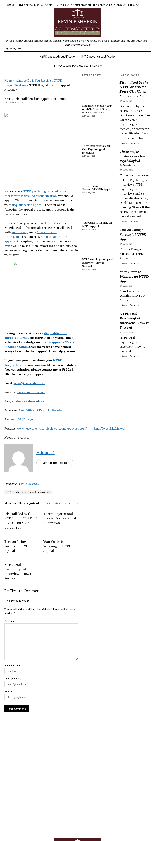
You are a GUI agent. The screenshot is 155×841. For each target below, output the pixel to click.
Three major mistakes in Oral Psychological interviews (132, 158)
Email (97, 428)
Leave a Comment (130, 142)
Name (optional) (12, 665)
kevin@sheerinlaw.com (29, 383)
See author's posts (54, 463)
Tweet (105, 428)
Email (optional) (12, 678)
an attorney (20, 232)
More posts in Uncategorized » (62, 503)
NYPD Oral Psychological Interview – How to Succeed (135, 320)
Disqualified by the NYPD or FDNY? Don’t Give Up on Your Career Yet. (134, 89)
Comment (9, 621)
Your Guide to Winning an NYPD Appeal (134, 276)
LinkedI (120, 428)
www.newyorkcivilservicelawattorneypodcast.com (51, 428)
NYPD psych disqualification (74, 5)
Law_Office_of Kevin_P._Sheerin (40, 410)
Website (8, 691)
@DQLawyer (25, 419)
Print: (89, 428)
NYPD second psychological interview (116, 5)
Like (112, 428)
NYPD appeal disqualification (36, 5)
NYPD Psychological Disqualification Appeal (28, 491)
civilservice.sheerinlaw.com (30, 401)
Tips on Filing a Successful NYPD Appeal (133, 234)
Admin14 (45, 452)
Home (8, 80)
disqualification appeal (26, 205)
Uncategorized (30, 484)
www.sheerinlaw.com (31, 392)
